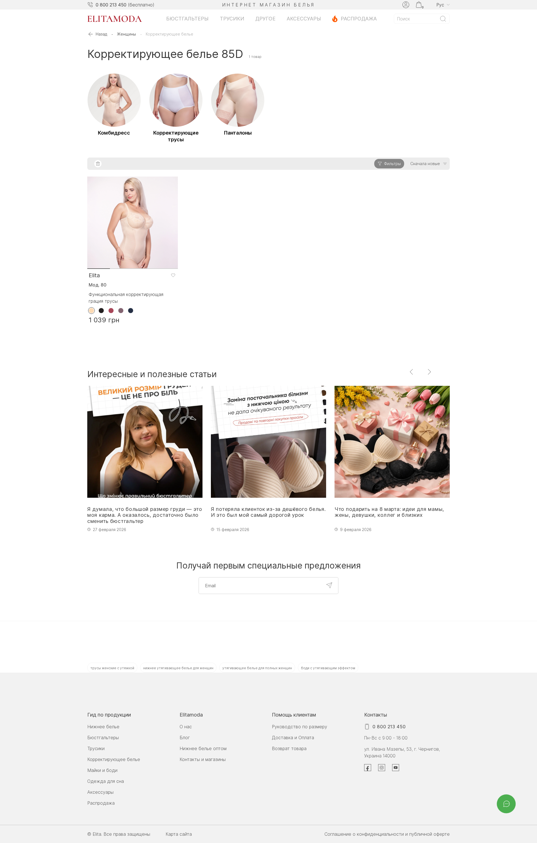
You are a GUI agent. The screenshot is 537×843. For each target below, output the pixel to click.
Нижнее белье (103, 726)
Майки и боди (102, 770)
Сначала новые (425, 163)
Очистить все (98, 163)
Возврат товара (289, 748)
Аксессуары (304, 19)
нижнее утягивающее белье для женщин (178, 668)
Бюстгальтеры (187, 19)
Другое (265, 19)
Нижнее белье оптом (203, 748)
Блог (185, 737)
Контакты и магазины (203, 759)
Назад (101, 34)
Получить (329, 585)
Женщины (126, 34)
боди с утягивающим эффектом (328, 668)
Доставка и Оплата (293, 737)
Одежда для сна (105, 781)
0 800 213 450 (111, 5)
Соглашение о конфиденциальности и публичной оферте (387, 834)
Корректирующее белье (113, 759)
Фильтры (392, 163)
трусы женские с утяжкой (112, 668)
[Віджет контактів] (506, 804)
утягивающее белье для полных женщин (257, 668)
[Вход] (405, 4)
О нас (186, 726)
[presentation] (411, 372)
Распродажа (359, 19)
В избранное (172, 275)
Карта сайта (179, 834)
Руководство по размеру (299, 726)
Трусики (232, 19)
